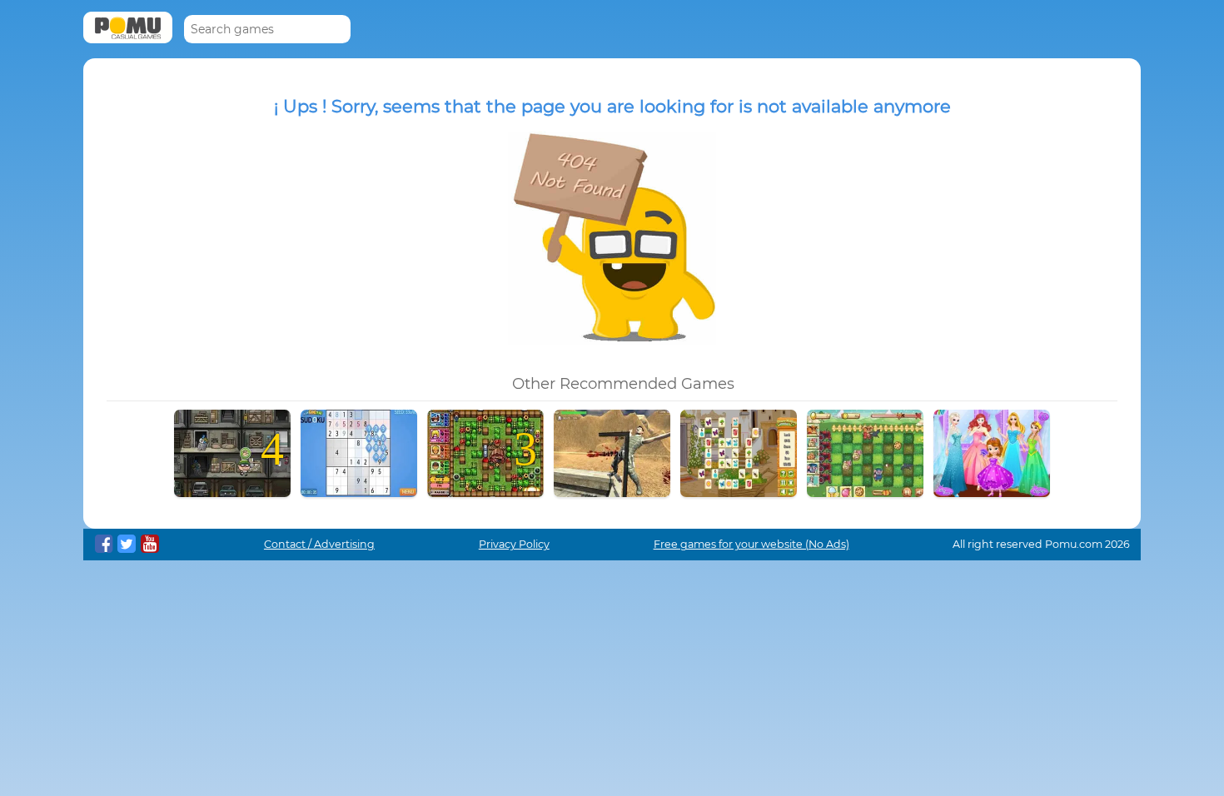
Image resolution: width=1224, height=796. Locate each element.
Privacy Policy (514, 544)
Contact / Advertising (319, 544)
